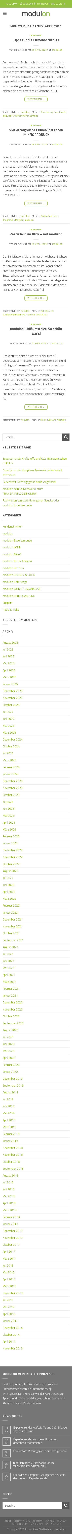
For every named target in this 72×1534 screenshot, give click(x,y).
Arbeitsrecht (47, 311)
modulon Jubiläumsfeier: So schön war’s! (36, 331)
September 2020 (13, 1023)
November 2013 (13, 1348)
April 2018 (9, 1203)
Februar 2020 (11, 1064)
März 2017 (9, 1258)
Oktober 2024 (11, 746)
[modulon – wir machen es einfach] (36, 13)
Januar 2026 (10, 684)
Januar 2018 (10, 1224)
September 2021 (13, 940)
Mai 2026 (8, 663)
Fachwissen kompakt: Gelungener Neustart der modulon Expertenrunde (31, 502)
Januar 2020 (10, 1071)
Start (8, 1521)
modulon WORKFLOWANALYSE (22, 589)
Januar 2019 (10, 1141)
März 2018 (9, 1210)
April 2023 (9, 822)
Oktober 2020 (11, 1016)
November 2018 (13, 1154)
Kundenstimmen (12, 526)
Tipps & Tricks (11, 609)
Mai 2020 (8, 1051)
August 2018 (10, 1175)
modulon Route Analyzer (17, 561)
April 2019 (9, 1120)
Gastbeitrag (47, 112)
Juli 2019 (8, 1099)
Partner (38, 1521)
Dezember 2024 (13, 739)
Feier (43, 419)
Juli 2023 (8, 801)
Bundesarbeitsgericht (14, 314)
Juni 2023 (8, 808)
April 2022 (9, 891)
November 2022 (13, 857)
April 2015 (9, 1314)
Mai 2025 (8, 725)
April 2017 (9, 1251)
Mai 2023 (8, 815)
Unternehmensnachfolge (25, 115)
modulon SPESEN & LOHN (19, 575)
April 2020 (9, 1057)
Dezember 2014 (13, 1327)
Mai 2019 (8, 1113)
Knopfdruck (60, 112)
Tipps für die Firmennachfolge (36, 40)
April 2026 (9, 670)
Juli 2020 (8, 1037)
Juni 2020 (8, 1044)
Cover (56, 216)
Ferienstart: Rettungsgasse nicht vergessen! (29, 482)
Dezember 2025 (13, 691)
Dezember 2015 (13, 1293)
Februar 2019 (11, 1134)
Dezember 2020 (13, 1002)
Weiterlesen (36, 99)
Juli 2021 (8, 954)
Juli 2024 (8, 753)
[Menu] (5, 13)
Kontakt (62, 1521)
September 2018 (13, 1168)
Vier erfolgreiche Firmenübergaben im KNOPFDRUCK (36, 132)
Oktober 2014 (11, 1334)
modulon (35, 35)
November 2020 (13, 1009)
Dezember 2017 (13, 1231)
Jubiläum (51, 419)
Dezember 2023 (13, 781)
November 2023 (13, 788)
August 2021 (10, 947)
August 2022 (10, 871)
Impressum (36, 1524)
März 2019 (9, 1127)
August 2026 (10, 642)
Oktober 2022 (11, 864)
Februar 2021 (11, 988)
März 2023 (9, 829)
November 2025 (13, 698)
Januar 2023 (10, 843)
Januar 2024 (10, 774)
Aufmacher (46, 216)
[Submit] (65, 437)
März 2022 (9, 898)
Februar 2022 (11, 905)
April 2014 (9, 1341)
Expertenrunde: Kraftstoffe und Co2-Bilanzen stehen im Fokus (35, 460)
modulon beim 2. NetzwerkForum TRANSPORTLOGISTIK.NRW (23, 491)
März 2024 (9, 760)
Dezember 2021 (13, 919)
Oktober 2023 (11, 794)
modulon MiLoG (12, 554)
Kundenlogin (19, 1524)
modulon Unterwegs (15, 582)
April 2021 (9, 974)
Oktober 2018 (11, 1161)
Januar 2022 (10, 912)
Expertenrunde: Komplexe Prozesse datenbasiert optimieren (32, 472)
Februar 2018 (11, 1217)
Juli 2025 (8, 711)
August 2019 (10, 1092)
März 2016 (9, 1286)
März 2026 (9, 677)
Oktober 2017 (11, 1244)
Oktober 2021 (11, 933)
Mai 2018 (8, 1196)
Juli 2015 (8, 1300)
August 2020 (10, 1030)
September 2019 (13, 1085)
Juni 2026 (8, 656)
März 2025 (9, 732)
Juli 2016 (8, 1265)
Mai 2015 (8, 1307)
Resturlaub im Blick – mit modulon (36, 234)
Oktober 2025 (11, 704)
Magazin (19, 220)
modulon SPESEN (13, 568)
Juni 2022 (8, 884)
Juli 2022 (8, 878)
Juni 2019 (8, 1106)
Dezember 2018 (13, 1147)
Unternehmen (22, 1521)
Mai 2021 (8, 968)
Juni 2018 (8, 1189)
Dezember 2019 (13, 1078)
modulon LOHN (12, 547)
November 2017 (13, 1237)
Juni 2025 (8, 718)
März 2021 (9, 981)
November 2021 (13, 926)
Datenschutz (53, 1524)
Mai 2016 (8, 1272)
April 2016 (9, 1279)
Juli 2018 (8, 1182)
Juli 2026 (8, 649)
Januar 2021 (10, 995)
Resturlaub (41, 314)
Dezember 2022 (13, 850)
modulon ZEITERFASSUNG (19, 595)
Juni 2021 (8, 961)
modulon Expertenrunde (17, 540)
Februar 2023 (11, 836)
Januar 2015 (10, 1321)
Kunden (49, 1521)
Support (7, 602)
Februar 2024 (11, 767)
